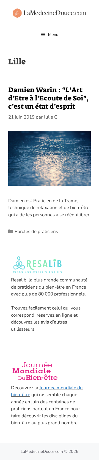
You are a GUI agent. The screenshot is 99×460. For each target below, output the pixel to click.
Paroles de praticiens (36, 231)
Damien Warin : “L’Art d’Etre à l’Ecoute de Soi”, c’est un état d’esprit (48, 98)
